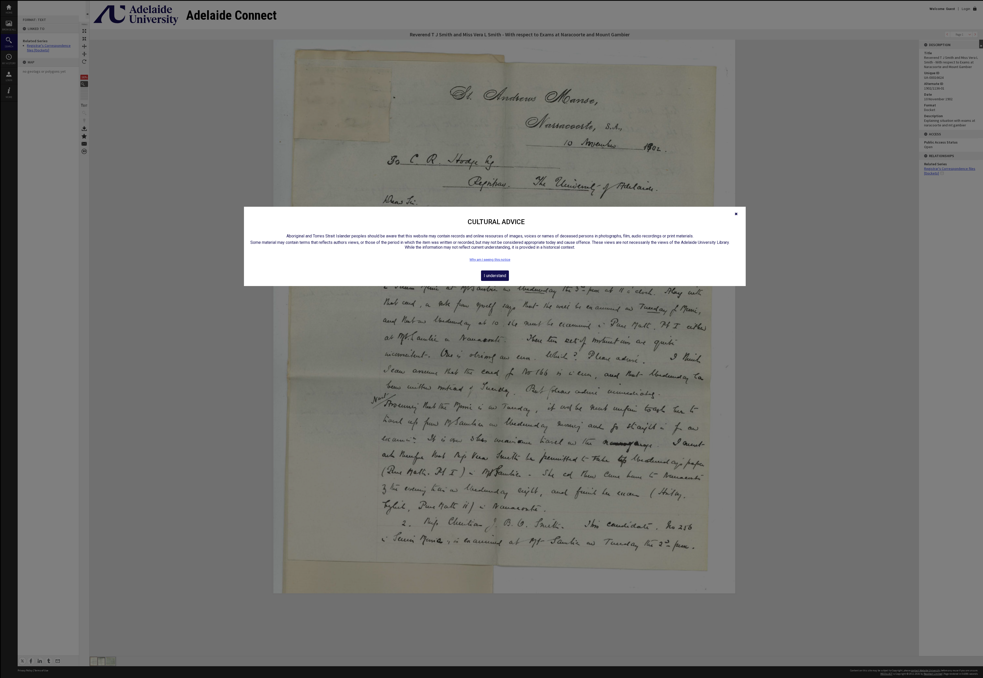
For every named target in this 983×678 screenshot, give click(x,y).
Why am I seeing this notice (489, 259)
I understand (495, 275)
